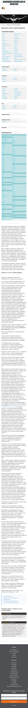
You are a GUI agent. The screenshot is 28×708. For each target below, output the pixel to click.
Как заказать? (14, 649)
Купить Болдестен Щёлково (11, 602)
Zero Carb (14, 668)
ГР (24, 1)
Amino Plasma (14, 673)
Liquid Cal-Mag (14, 671)
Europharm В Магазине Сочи (11, 601)
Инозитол (14, 666)
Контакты (14, 657)
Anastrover (14, 679)
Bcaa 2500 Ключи (8, 596)
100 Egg (14, 682)
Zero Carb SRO (14, 675)
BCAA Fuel (14, 670)
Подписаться (14, 701)
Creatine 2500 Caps (14, 677)
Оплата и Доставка (14, 651)
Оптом (14, 655)
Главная (14, 647)
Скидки (14, 653)
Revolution (14, 662)
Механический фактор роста (14, 686)
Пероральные (16, 1)
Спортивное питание (7, 1)
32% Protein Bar (14, 684)
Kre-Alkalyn (14, 680)
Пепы (16, 4)
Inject (21, 1)
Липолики (12, 4)
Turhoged (14, 664)
